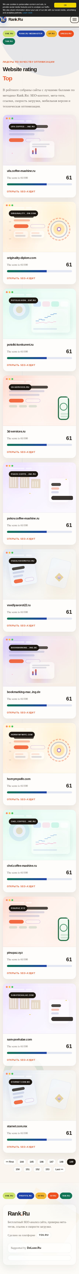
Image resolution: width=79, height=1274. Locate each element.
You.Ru (44, 1235)
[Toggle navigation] (74, 19)
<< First (10, 1162)
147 (51, 1162)
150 (18, 1169)
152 (38, 1169)
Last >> (59, 1169)
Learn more (27, 12)
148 (61, 1162)
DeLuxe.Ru (34, 1247)
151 (28, 1169)
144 (22, 1162)
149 (71, 1162)
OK (65, 5)
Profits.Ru (25, 1196)
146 (42, 1162)
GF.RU (52, 34)
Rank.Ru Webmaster (30, 34)
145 (32, 1162)
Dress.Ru (66, 34)
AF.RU (53, 1196)
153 (47, 1169)
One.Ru (9, 34)
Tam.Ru (9, 41)
